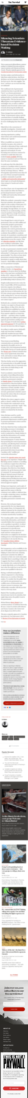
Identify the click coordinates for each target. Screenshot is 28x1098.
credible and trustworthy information (13, 179)
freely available (11, 157)
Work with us (7, 1035)
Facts (11, 736)
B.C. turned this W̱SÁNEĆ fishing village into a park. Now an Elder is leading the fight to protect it (14, 911)
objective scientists (9, 241)
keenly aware (7, 381)
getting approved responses (13, 323)
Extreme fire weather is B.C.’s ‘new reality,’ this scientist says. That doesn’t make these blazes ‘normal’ (14, 758)
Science (16, 739)
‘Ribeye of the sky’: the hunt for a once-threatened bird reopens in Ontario (13, 952)
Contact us (6, 1048)
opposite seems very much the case (13, 458)
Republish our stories (9, 1052)
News (3, 948)
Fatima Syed (6, 875)
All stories (14, 975)
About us (5, 1031)
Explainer (5, 865)
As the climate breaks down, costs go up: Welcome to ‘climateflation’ (14, 818)
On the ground (7, 907)
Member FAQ (7, 1041)
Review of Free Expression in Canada (14, 618)
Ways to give (6, 1039)
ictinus (10, 52)
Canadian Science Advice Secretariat (10, 542)
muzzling (4, 739)
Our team (6, 1033)
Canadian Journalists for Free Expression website (14, 72)
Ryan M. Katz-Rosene (8, 823)
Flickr (5, 622)
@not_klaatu (15, 602)
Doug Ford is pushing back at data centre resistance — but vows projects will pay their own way (13, 870)
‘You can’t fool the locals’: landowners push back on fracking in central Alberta (15, 764)
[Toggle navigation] (2, 2)
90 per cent (7, 351)
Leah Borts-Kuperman (8, 956)
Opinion (4, 35)
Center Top (5, 736)
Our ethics (6, 1037)
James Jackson (20, 823)
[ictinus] (3, 53)
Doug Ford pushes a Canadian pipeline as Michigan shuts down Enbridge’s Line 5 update (14, 776)
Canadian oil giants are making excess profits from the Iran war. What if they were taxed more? (14, 770)
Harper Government (19, 736)
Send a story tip (7, 1050)
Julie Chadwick (7, 916)
